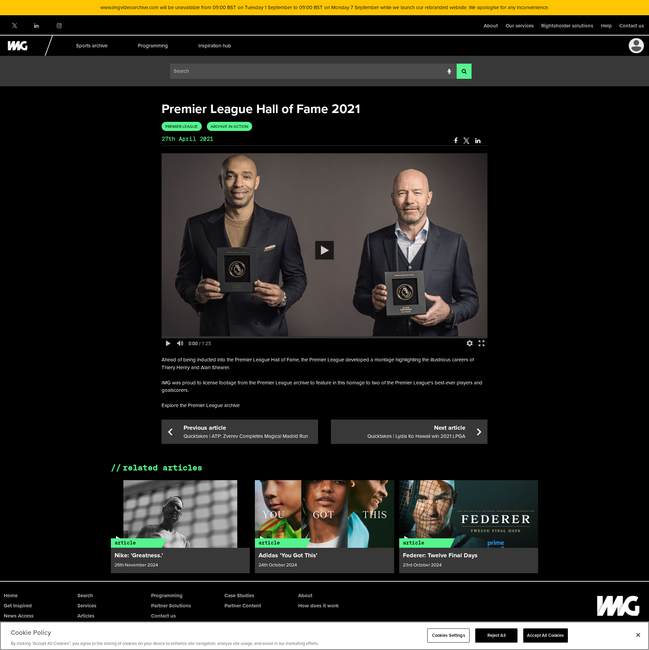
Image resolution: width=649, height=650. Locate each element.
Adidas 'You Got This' (288, 555)
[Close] (638, 634)
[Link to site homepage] (21, 54)
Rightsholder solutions (567, 25)
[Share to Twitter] (466, 141)
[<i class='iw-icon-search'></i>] (464, 71)
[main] (324, 333)
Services (86, 605)
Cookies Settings (448, 635)
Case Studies (239, 595)
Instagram (59, 25)
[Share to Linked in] (478, 141)
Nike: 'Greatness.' (139, 555)
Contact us (631, 25)
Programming (153, 45)
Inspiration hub (214, 45)
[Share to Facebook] (455, 141)
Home (11, 595)
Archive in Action (229, 126)
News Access (18, 616)
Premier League (181, 126)
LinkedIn (36, 25)
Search (85, 595)
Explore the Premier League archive (201, 405)
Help (606, 25)
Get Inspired (18, 605)
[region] (324, 636)
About (491, 25)
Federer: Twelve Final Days (440, 555)
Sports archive (91, 45)
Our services (520, 25)
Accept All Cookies (545, 635)
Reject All (496, 635)
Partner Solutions (171, 605)
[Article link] (180, 514)
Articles (85, 616)
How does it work (318, 605)
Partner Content (242, 605)
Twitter (14, 25)
